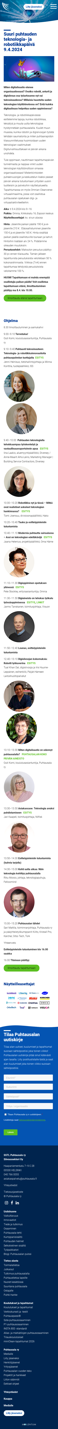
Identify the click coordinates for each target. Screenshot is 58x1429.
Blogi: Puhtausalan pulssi (17, 1254)
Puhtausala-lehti (13, 1232)
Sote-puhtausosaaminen (17, 1320)
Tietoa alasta (11, 1260)
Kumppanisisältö (13, 1237)
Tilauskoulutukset (13, 1337)
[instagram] (6, 1203)
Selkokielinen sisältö (15, 1245)
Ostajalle (8, 1290)
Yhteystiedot (10, 1185)
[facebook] (12, 1203)
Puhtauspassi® (12, 1315)
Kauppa (8, 1398)
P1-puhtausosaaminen (16, 1324)
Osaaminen (10, 1228)
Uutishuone (10, 1211)
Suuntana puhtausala (15, 1286)
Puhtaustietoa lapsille (15, 1277)
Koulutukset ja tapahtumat (18, 1303)
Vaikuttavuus (11, 1215)
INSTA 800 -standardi (15, 1328)
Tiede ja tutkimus (13, 1224)
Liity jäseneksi (34, 6)
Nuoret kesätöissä (13, 1282)
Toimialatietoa (11, 1265)
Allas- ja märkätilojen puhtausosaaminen (26, 1332)
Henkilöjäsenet (12, 1362)
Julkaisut (9, 1269)
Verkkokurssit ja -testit (16, 1311)
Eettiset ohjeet (11, 1383)
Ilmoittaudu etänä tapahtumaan (25, 298)
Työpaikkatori (11, 1249)
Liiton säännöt (11, 1379)
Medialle (8, 1353)
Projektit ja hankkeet (15, 1375)
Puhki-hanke (10, 1294)
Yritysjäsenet (11, 1366)
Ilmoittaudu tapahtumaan (22, 968)
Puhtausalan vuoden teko (18, 1370)
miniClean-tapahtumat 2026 (19, 1341)
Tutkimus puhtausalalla (17, 1273)
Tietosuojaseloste (13, 1191)
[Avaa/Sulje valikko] (53, 7)
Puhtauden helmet (14, 1241)
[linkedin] (17, 1203)
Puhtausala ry (11, 1349)
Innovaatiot (10, 1219)
